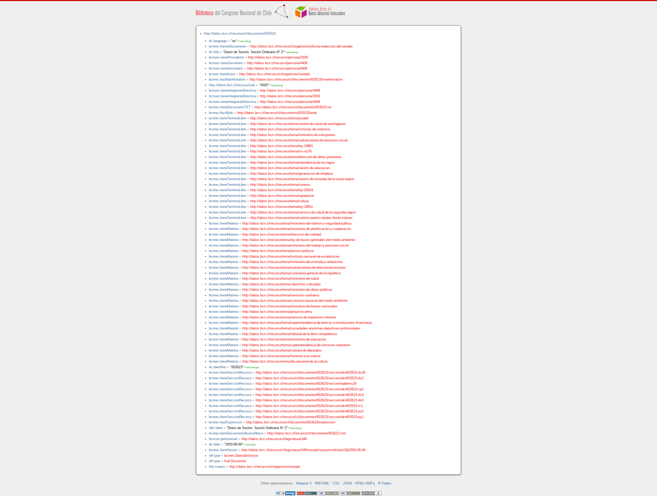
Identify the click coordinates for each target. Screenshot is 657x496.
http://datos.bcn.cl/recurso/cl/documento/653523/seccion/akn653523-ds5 (310, 400)
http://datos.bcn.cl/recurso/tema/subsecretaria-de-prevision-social (298, 140)
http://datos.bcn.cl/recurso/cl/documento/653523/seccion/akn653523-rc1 (309, 406)
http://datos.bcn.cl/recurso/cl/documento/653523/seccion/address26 (306, 383)
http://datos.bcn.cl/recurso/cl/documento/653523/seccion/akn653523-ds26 (310, 372)
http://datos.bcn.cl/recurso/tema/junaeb (279, 118)
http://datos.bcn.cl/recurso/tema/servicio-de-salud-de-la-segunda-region (303, 212)
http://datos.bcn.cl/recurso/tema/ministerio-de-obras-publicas (287, 289)
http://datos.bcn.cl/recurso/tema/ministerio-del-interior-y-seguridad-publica (296, 223)
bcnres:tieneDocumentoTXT (229, 107)
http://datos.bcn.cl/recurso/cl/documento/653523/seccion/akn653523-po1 (310, 411)
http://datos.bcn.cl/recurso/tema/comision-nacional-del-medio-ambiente (294, 301)
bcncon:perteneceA (223, 439)
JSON (347, 483)
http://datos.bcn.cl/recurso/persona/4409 (277, 63)
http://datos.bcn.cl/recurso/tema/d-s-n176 (281, 151)
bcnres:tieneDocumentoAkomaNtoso (236, 433)
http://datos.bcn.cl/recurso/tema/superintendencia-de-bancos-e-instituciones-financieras (307, 323)
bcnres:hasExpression (225, 422)
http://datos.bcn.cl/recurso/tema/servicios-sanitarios (281, 295)
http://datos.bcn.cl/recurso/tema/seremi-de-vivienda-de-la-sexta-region (302, 179)
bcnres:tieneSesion (223, 450)
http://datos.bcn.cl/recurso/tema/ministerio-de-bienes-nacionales (289, 306)
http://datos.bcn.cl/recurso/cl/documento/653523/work (277, 113)
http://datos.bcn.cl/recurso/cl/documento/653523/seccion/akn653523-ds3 (310, 395)
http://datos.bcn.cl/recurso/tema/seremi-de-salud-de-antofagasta (297, 124)
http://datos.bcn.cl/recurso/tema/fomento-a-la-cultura (281, 356)
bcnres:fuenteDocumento (227, 46)
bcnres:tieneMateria (223, 223)
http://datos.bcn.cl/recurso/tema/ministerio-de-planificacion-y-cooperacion (296, 229)
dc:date (214, 444)
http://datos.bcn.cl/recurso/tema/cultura (279, 201)
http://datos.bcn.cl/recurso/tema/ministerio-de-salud (280, 278)
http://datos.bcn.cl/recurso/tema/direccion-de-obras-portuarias (296, 157)
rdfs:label (216, 428)
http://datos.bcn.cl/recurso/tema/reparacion (282, 196)
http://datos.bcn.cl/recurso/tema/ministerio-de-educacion (284, 339)
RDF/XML (322, 483)
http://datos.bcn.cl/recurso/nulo (232, 85)
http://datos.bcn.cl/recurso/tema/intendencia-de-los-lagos (292, 162)
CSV (336, 483)
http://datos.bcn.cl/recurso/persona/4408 (277, 68)
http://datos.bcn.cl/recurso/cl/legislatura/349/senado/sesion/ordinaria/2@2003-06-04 (303, 450)
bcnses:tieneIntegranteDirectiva (232, 90)
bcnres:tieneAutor (222, 74)
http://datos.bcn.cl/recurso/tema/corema (280, 185)
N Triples (384, 483)
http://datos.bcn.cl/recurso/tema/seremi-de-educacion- (290, 168)
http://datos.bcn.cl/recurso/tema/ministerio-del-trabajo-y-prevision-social (295, 245)
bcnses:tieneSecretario (226, 63)
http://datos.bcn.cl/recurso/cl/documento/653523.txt (293, 107)
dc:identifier (217, 367)
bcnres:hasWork (221, 113)
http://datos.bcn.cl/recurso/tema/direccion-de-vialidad (281, 234)
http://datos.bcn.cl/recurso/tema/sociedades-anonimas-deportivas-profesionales (301, 328)
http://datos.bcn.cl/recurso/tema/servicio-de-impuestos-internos (289, 317)
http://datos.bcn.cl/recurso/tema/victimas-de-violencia (290, 129)
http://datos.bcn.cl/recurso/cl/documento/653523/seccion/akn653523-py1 (310, 417)
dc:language (218, 41)
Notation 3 (303, 483)
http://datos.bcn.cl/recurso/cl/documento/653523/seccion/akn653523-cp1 (310, 389)
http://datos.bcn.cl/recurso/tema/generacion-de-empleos (291, 174)
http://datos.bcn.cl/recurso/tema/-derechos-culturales (281, 284)
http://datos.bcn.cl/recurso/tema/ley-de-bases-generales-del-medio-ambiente (298, 240)
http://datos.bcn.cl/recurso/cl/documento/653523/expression (290, 422)
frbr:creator (217, 467)
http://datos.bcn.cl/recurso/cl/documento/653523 (240, 33)
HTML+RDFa (365, 483)
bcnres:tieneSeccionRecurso (230, 372)
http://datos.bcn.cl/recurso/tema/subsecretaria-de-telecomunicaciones (294, 267)
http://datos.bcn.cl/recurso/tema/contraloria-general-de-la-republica (291, 273)
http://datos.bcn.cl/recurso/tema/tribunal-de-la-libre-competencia (289, 334)
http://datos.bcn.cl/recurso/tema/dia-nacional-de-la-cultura (285, 361)
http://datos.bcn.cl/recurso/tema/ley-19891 (281, 146)
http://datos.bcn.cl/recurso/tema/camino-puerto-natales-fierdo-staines (301, 218)
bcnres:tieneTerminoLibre (227, 118)
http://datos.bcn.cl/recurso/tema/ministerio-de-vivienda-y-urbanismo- (292, 262)
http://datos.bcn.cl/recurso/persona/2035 (278, 57)
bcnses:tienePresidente (226, 57)
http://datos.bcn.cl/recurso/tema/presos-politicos (278, 251)
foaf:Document (235, 461)
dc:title (214, 52)
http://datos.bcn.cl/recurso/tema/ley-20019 (281, 190)
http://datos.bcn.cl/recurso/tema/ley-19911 (281, 207)
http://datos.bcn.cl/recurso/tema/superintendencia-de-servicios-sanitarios (296, 345)
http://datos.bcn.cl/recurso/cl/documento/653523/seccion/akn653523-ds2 (310, 378)
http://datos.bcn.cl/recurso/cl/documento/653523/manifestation (295, 79)
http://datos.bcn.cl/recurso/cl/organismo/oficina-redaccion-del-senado (301, 46)
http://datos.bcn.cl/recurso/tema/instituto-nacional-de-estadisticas (291, 256)
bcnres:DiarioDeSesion (241, 456)
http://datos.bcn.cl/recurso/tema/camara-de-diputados (282, 350)
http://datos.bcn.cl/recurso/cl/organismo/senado (274, 74)
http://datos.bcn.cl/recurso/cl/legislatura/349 (274, 439)
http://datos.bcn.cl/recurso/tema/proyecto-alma (277, 312)
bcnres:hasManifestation (227, 79)
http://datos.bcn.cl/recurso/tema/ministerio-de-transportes (292, 135)
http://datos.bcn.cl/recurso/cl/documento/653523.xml (306, 433)
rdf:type (214, 456)
